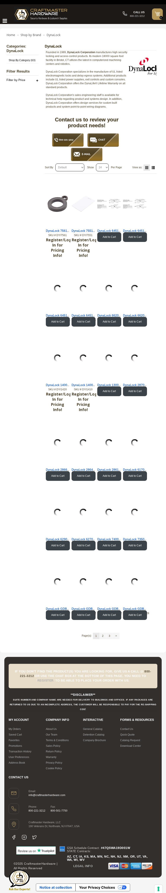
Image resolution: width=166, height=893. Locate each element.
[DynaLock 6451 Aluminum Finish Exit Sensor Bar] (109, 204)
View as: (137, 167)
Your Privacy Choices (97, 887)
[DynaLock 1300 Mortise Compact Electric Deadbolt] (108, 357)
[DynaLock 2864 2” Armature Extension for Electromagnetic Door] (83, 442)
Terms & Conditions (57, 740)
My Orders (15, 729)
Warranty (51, 757)
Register (45, 680)
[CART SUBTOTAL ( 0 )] (157, 14)
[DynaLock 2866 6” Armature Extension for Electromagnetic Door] (57, 442)
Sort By (49, 167)
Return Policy (54, 751)
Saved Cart (15, 734)
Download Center (130, 745)
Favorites (14, 740)
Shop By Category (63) (22, 60)
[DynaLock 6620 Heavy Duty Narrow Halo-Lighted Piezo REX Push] (108, 288)
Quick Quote (127, 734)
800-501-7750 (59, 810)
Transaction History (20, 751)
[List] (153, 167)
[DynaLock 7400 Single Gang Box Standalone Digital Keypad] (108, 512)
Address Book (17, 762)
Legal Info (83, 866)
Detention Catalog (93, 734)
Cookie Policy (54, 768)
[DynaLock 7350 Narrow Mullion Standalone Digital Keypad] (134, 512)
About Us (51, 729)
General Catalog (92, 729)
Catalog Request (130, 740)
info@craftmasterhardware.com (47, 795)
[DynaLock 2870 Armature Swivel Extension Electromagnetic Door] (134, 357)
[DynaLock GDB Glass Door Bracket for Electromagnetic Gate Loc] (57, 581)
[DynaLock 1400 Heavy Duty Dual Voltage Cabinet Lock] (57, 357)
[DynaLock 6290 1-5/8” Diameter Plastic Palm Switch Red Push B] (57, 512)
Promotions (15, 745)
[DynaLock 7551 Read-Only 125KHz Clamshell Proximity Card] (83, 204)
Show (90, 167)
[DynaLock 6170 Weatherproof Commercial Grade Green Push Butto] (134, 442)
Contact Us (126, 729)
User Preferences (19, 757)
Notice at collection (56, 887)
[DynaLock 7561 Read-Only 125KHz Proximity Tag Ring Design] (57, 204)
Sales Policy (53, 745)
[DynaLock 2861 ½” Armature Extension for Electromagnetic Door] (108, 442)
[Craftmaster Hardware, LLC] (41, 14)
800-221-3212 (37, 810)
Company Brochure (94, 740)
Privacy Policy (54, 762)
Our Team (51, 734)
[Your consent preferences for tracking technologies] (158, 889)
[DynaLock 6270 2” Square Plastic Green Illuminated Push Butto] (83, 512)
